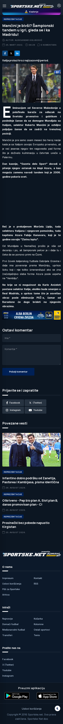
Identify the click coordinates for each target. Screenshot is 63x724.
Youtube (6, 670)
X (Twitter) (8, 664)
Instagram (8, 675)
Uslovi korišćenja (11, 583)
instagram (15, 410)
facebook (14, 402)
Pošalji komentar (18, 371)
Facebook (7, 659)
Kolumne (38, 624)
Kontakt (38, 578)
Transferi (7, 635)
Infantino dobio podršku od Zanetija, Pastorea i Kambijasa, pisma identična (30, 480)
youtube (37, 410)
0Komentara (48, 45)
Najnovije (7, 618)
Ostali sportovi (42, 629)
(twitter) (37, 402)
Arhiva (5, 594)
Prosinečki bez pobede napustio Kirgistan (26, 525)
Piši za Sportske (11, 589)
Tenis (37, 635)
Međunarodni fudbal (13, 629)
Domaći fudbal (10, 624)
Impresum (7, 578)
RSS (36, 583)
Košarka (38, 618)
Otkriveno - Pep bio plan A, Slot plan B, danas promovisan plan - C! (30, 502)
